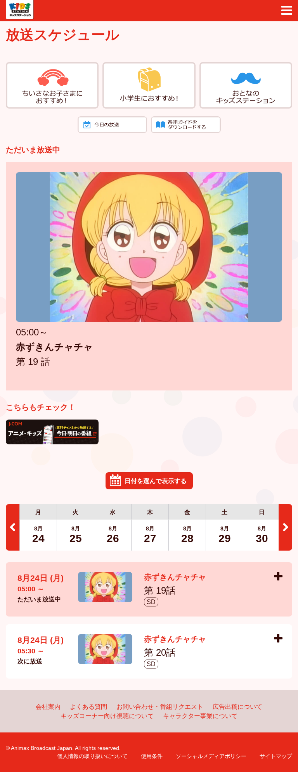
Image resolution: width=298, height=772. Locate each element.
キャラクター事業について (200, 716)
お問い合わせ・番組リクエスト (159, 706)
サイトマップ (276, 756)
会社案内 (48, 706)
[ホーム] (20, 9)
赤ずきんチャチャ (54, 347)
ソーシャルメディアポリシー (211, 756)
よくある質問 (88, 706)
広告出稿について (237, 706)
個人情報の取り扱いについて (92, 756)
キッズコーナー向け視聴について (107, 716)
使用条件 (152, 756)
